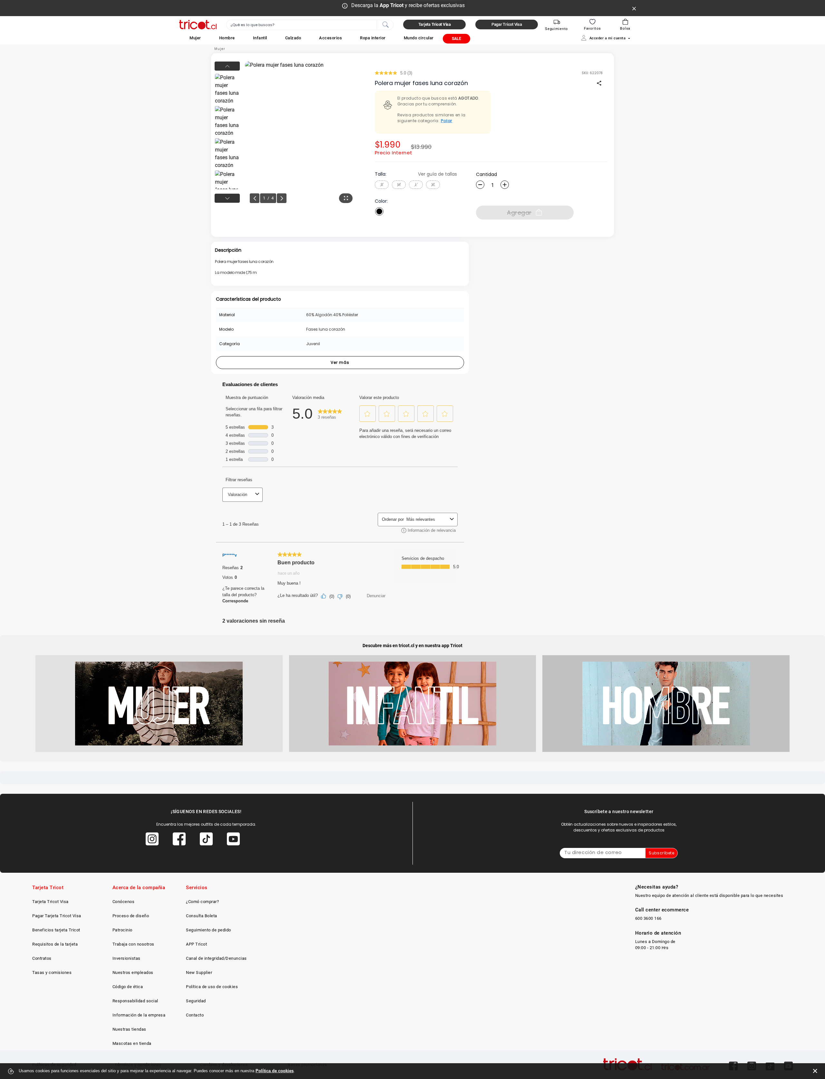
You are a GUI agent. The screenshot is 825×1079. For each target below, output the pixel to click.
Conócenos (123, 901)
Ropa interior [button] (373, 37)
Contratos (42, 958)
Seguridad (196, 1000)
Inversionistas (126, 958)
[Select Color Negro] (379, 211)
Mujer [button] (195, 37)
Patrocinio (122, 930)
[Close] (634, 8)
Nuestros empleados (132, 972)
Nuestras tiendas (129, 1029)
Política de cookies (275, 1070)
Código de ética (127, 986)
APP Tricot (196, 944)
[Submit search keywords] (385, 24)
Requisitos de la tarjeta (55, 944)
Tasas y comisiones (52, 972)
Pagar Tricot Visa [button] (506, 24)
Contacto (195, 1015)
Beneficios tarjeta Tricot (56, 930)
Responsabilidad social (135, 1000)
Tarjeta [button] (434, 24)
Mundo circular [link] (419, 37)
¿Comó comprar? (202, 901)
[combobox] (310, 25)
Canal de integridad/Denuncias (216, 958)
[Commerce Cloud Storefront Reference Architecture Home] (198, 24)
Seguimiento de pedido (208, 930)
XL (433, 184)
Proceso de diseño (130, 915)
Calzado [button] (293, 37)
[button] (195, 38)
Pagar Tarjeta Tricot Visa (56, 915)
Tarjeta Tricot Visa (50, 901)
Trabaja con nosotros (133, 944)
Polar (446, 121)
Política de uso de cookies (212, 986)
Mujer (219, 48)
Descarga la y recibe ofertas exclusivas (408, 5)
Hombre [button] (227, 37)
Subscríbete (661, 853)
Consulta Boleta (201, 915)
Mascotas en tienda (131, 1043)
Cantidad (486, 174)
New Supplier (199, 972)
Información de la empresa (139, 1015)
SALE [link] (456, 38)
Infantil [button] (260, 37)
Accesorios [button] (330, 37)
